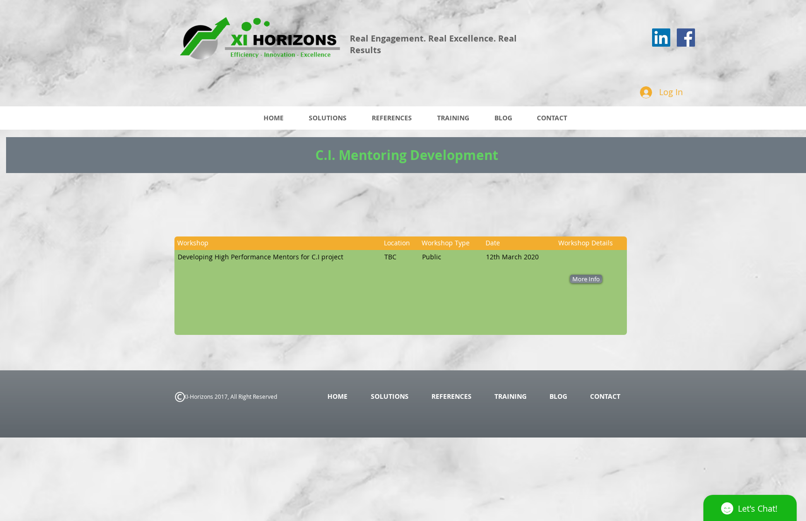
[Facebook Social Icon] (686, 37)
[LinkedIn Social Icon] (661, 37)
